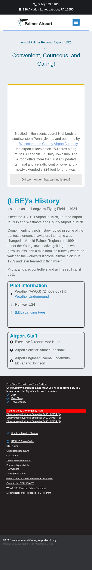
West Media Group (44, 544)
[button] (76, 22)
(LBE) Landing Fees (30, 312)
